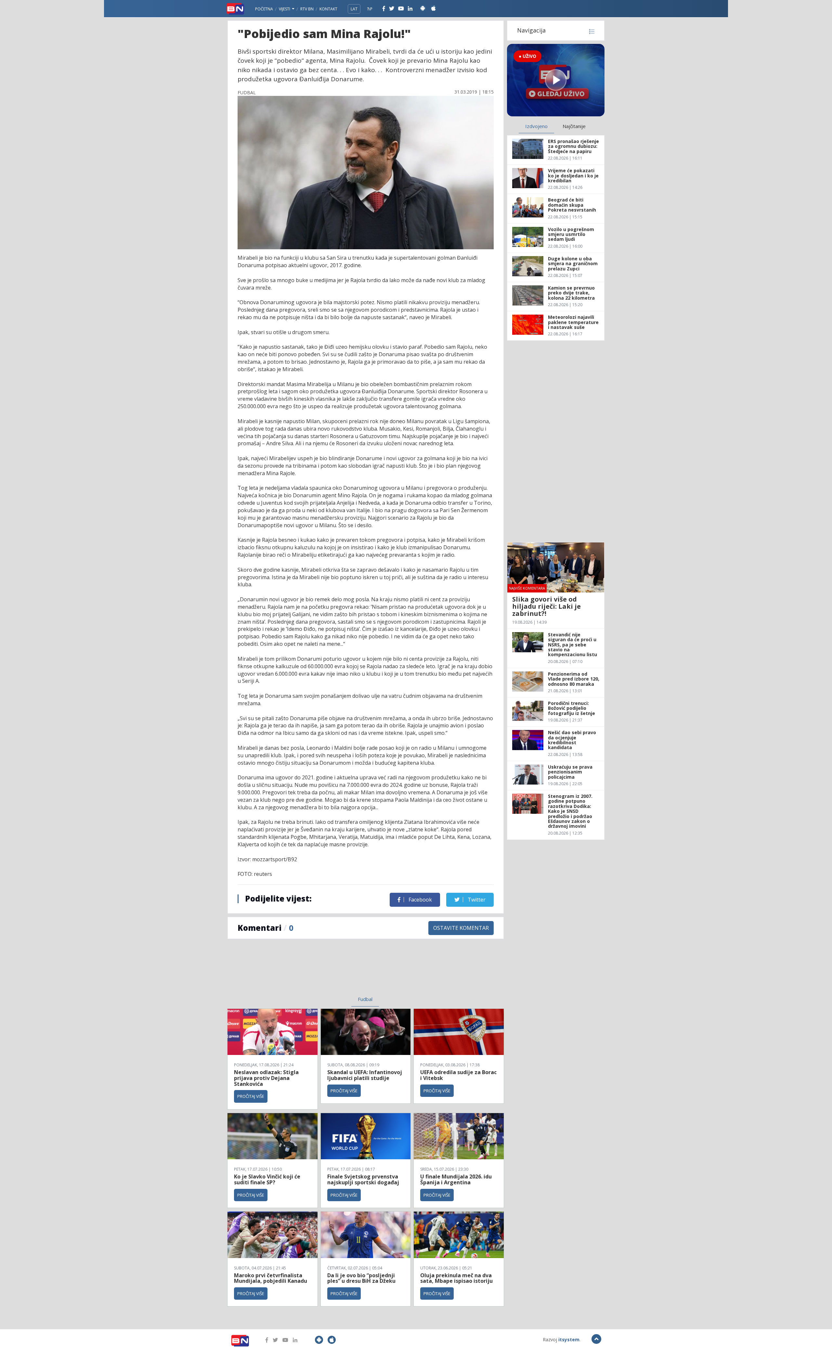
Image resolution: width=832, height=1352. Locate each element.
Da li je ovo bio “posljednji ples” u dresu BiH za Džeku (361, 1278)
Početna (264, 9)
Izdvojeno (536, 126)
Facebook (419, 899)
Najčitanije (574, 126)
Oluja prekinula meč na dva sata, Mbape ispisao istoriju (456, 1278)
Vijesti (285, 9)
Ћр (369, 9)
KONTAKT (328, 9)
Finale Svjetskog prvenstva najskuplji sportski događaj (363, 1179)
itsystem (568, 1339)
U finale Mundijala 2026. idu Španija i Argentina (456, 1179)
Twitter (476, 899)
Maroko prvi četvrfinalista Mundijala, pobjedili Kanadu (270, 1278)
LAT (354, 9)
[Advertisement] (312, 971)
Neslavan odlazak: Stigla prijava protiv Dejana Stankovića (266, 1078)
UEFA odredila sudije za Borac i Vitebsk (458, 1075)
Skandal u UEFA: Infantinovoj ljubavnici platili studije (364, 1075)
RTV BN (307, 9)
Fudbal (365, 999)
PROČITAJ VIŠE (250, 1096)
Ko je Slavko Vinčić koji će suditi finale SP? (267, 1179)
